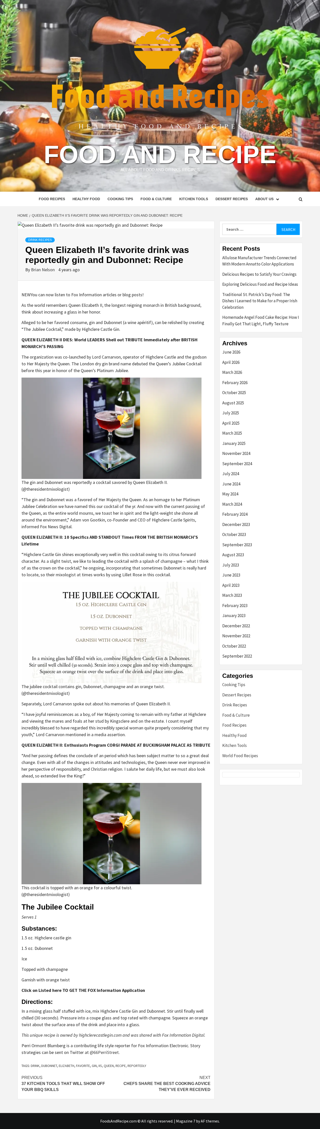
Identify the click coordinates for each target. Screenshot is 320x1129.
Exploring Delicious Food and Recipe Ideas (260, 284)
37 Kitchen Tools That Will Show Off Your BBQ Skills (63, 1083)
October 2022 (234, 646)
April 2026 (231, 362)
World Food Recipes (240, 755)
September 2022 (237, 656)
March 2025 (232, 433)
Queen (109, 1065)
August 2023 (233, 554)
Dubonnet (49, 1065)
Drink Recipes (40, 240)
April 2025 (231, 423)
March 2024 (232, 504)
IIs (100, 1065)
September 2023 (237, 544)
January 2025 (234, 443)
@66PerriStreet (104, 1052)
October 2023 (234, 534)
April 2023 (231, 585)
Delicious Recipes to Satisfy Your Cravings (259, 274)
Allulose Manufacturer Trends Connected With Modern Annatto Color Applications (259, 261)
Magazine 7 (185, 1120)
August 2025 (233, 403)
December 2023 (236, 524)
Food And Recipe (160, 154)
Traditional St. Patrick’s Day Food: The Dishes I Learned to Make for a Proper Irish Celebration (259, 301)
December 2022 (236, 626)
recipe (121, 1065)
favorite (83, 1065)
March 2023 (232, 595)
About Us (264, 199)
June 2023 (231, 575)
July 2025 (230, 413)
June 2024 (231, 484)
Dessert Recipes (232, 199)
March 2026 (232, 372)
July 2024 (230, 473)
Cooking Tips (120, 199)
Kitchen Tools (193, 199)
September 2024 (237, 463)
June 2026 (231, 352)
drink (35, 1065)
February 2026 (235, 382)
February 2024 (235, 514)
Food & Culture (156, 199)
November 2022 (236, 636)
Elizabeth (66, 1065)
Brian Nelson (43, 269)
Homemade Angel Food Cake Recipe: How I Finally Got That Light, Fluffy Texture (260, 321)
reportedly (137, 1065)
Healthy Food (86, 199)
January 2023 (234, 615)
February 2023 (235, 605)
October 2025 (234, 392)
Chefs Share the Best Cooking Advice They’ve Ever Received (167, 1083)
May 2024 (230, 494)
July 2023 (230, 565)
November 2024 (236, 453)
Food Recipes (52, 199)
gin (94, 1065)
